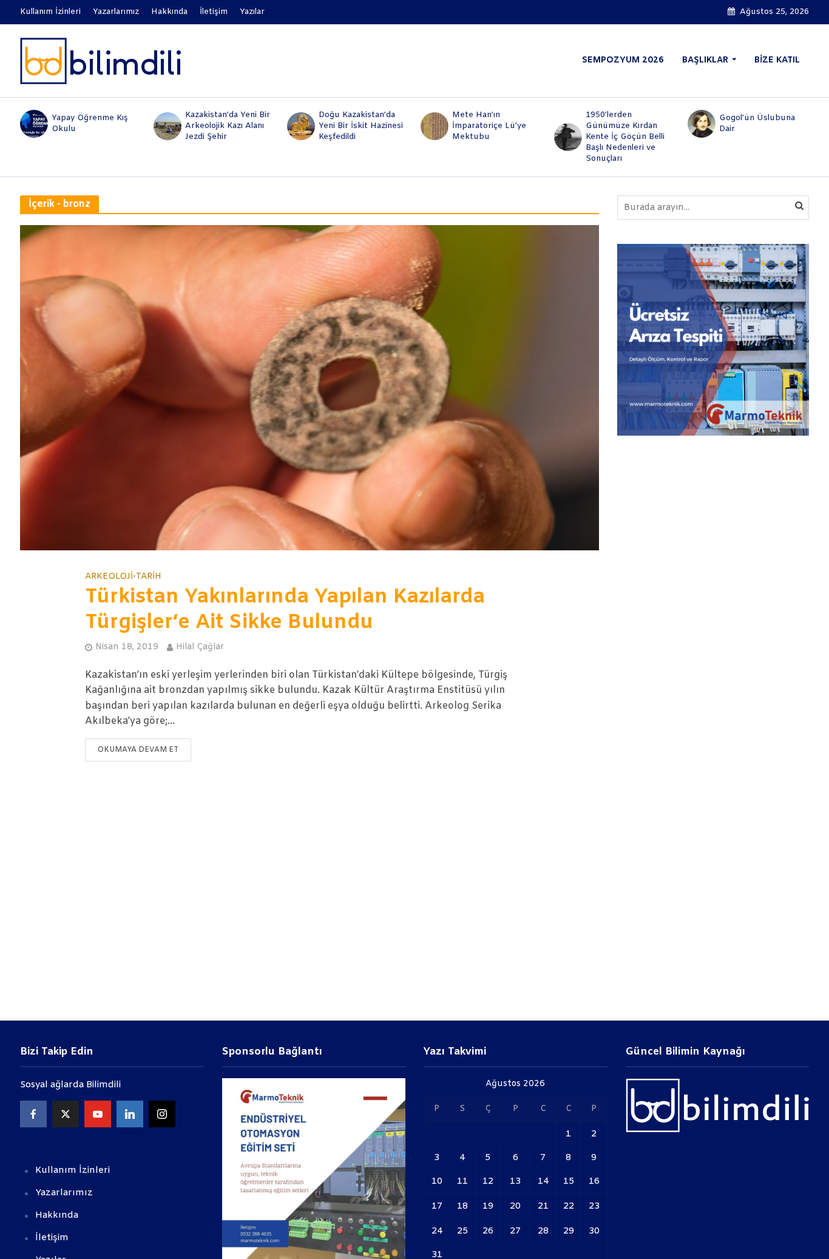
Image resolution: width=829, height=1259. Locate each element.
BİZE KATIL (777, 60)
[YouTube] (97, 1114)
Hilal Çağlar (200, 647)
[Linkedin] (130, 1114)
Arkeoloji (109, 577)
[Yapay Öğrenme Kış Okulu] (33, 124)
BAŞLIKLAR (705, 60)
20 (515, 1206)
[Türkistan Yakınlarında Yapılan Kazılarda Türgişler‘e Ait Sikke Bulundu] (309, 387)
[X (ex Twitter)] (65, 1114)
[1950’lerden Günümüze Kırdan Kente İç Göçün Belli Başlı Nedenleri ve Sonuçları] (567, 137)
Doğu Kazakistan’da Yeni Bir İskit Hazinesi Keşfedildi (361, 126)
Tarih (148, 577)
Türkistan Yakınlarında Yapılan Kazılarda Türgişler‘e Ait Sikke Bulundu (285, 610)
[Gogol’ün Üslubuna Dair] (700, 124)
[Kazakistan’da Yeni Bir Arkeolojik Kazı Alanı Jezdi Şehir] (166, 126)
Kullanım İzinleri (50, 12)
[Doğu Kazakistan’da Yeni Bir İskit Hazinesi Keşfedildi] (300, 126)
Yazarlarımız (116, 12)
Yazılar (252, 12)
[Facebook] (33, 1114)
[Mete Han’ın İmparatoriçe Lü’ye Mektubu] (433, 126)
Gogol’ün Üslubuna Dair (757, 123)
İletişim (214, 12)
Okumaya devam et (138, 750)
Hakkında (169, 12)
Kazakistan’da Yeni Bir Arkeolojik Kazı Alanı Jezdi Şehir (227, 126)
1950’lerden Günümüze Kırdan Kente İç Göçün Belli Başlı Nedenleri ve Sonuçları (625, 137)
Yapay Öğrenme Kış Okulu (90, 123)
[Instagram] (162, 1114)
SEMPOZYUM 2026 (623, 60)
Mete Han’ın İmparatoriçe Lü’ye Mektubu (489, 126)
